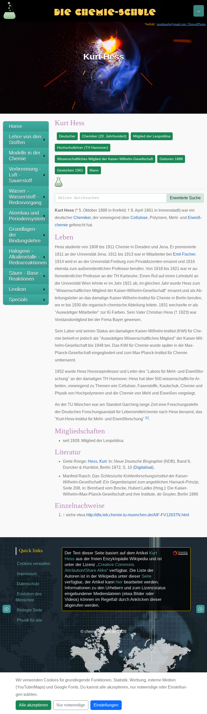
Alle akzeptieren (33, 705)
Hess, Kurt (97, 461)
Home (15, 126)
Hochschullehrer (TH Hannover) (82, 147)
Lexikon (17, 289)
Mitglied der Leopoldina (151, 136)
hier (119, 582)
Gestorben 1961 (70, 170)
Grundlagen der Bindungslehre (25, 234)
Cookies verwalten (33, 563)
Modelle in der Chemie (24, 155)
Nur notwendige (71, 705)
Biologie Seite (29, 610)
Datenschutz (28, 584)
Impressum (27, 574)
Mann (94, 170)
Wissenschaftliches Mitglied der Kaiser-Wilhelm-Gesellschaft (105, 159)
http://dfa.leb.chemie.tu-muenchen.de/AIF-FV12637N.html (137, 515)
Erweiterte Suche (185, 198)
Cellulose (139, 217)
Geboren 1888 (171, 159)
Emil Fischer (184, 254)
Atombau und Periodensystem (27, 215)
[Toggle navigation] (198, 11)
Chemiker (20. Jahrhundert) (104, 136)
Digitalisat (143, 467)
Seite (146, 576)
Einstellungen (106, 705)
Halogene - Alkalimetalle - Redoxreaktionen (28, 256)
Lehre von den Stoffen (25, 139)
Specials (18, 299)
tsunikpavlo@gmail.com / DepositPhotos (181, 24)
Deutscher (67, 136)
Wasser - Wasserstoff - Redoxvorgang (25, 196)
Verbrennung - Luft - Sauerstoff (25, 174)
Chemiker (82, 217)
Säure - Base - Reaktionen (25, 276)
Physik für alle (29, 620)
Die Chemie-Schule (105, 10)
